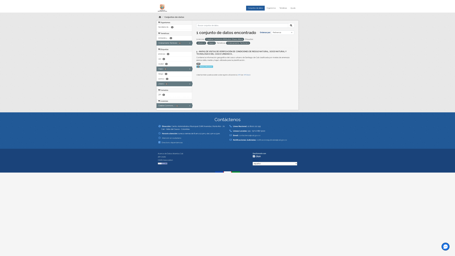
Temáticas (283, 8)
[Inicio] (160, 17)
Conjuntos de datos (255, 8)
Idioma (256, 161)
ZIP (198, 64)
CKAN (257, 156)
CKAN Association (165, 160)
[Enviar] (291, 25)
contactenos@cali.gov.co (249, 135)
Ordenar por (265, 32)
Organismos (271, 8)
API (239, 75)
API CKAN (162, 157)
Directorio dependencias (172, 143)
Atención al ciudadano (171, 138)
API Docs (247, 75)
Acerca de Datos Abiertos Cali (170, 154)
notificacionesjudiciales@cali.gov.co (272, 140)
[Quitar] (242, 39)
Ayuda (293, 8)
